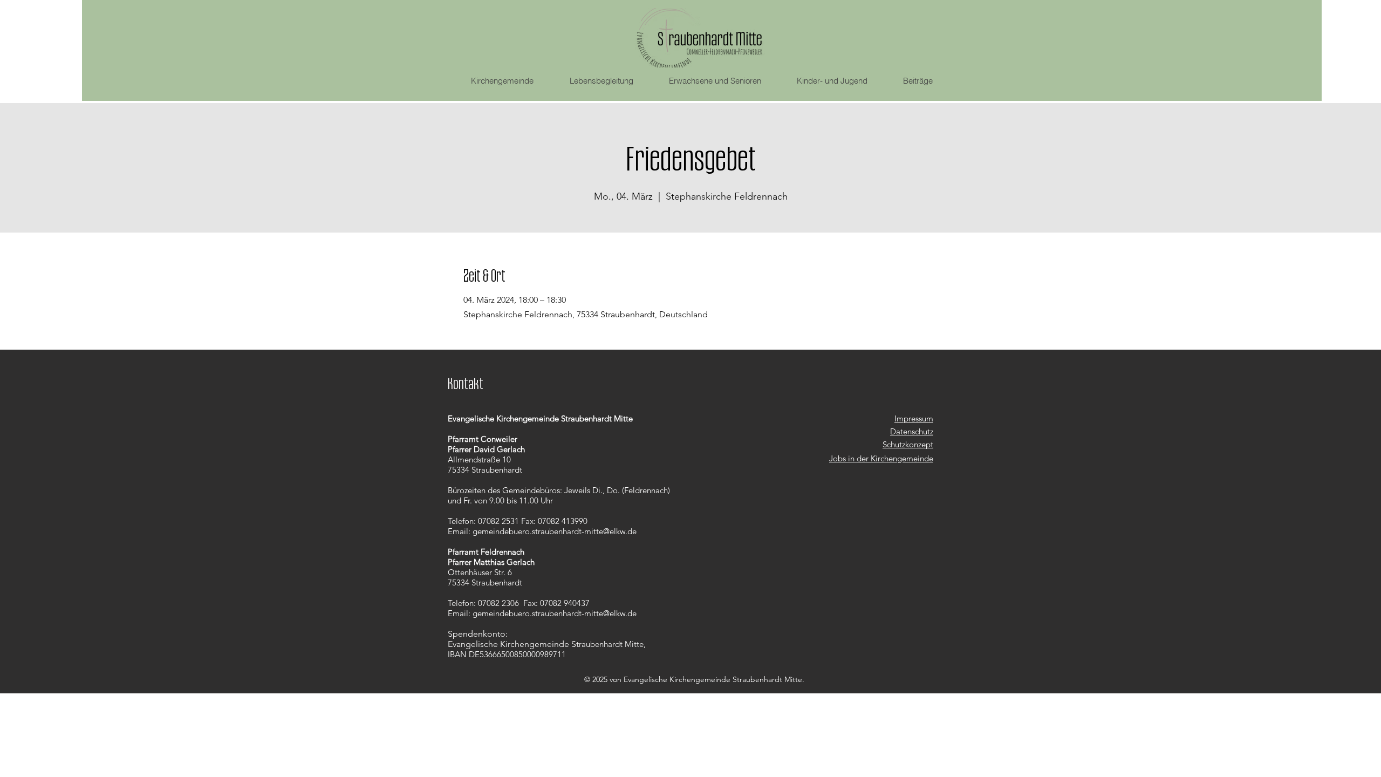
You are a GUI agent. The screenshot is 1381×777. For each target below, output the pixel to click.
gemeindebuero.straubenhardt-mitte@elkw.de (555, 531)
